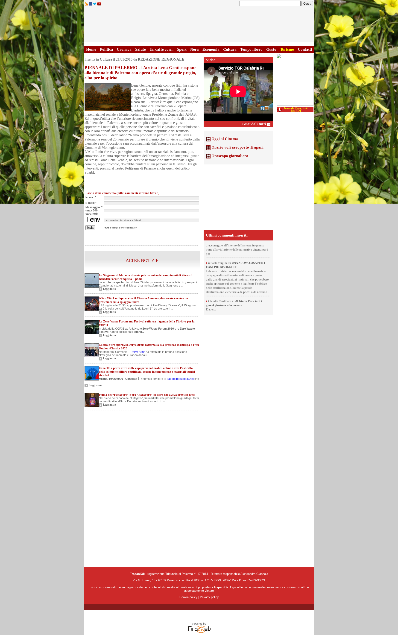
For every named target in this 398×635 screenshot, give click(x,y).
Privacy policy (209, 597)
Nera (194, 49)
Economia (210, 49)
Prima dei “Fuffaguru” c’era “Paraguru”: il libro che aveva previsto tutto (147, 394)
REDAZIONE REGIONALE (161, 59)
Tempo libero (251, 49)
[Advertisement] (238, 197)
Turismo (287, 49)
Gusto (271, 49)
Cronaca (124, 49)
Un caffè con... (161, 49)
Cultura (230, 49)
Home (91, 49)
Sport (182, 49)
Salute (140, 49)
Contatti (305, 49)
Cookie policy (188, 597)
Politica (106, 49)
